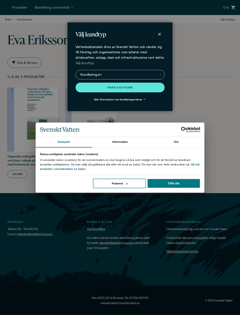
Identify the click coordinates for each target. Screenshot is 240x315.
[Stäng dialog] (159, 34)
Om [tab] (176, 142)
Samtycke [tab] (63, 142)
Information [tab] (120, 142)
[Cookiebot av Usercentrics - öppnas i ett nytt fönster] (183, 129)
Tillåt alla (173, 183)
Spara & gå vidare (120, 87)
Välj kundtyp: (85, 63)
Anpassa (117, 183)
